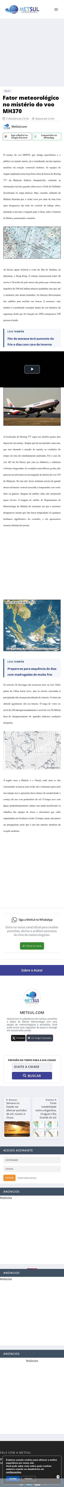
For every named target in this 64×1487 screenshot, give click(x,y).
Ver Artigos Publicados (41, 1038)
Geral (7, 90)
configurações (13, 1472)
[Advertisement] (32, 53)
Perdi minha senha (27, 1177)
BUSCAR (34, 1075)
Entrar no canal (33, 945)
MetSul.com (19, 126)
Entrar (9, 1177)
